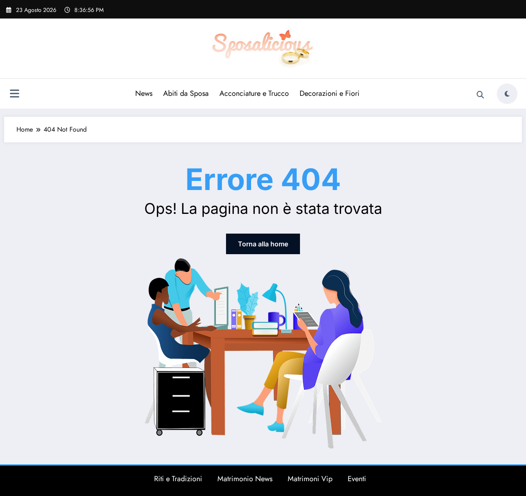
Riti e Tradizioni (178, 478)
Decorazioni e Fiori (330, 93)
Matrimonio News (244, 478)
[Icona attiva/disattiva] (14, 94)
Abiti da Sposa (186, 93)
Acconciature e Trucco (254, 93)
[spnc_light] (507, 93)
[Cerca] (480, 95)
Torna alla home (263, 244)
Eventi (357, 478)
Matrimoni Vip (310, 478)
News (143, 93)
